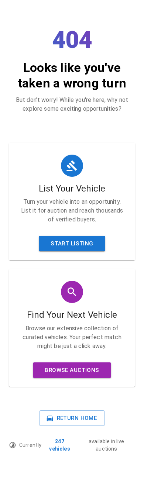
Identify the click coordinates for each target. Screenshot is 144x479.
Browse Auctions (72, 370)
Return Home (77, 418)
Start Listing (72, 243)
